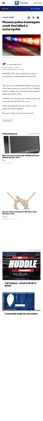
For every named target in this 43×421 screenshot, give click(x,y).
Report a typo (8, 120)
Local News (8, 17)
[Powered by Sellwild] (38, 250)
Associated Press (15, 64)
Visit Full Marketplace (34, 133)
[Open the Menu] (3, 2)
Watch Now (37, 3)
